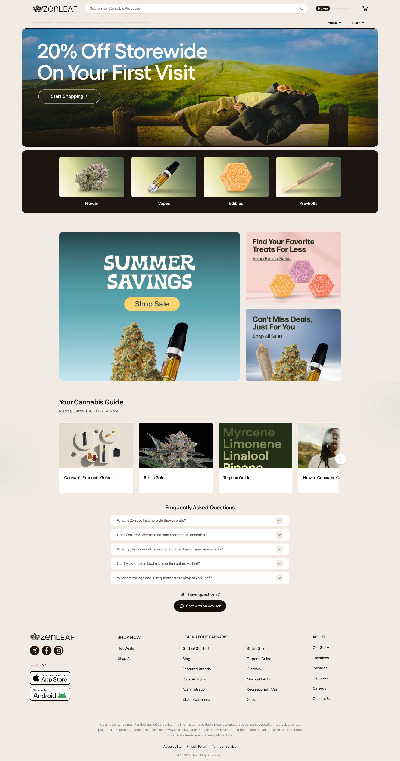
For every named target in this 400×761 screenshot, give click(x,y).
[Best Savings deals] (293, 345)
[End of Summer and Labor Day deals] (149, 306)
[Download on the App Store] (64, 678)
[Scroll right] (340, 458)
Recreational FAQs (262, 689)
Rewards (320, 668)
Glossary (254, 669)
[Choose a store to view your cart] (365, 8)
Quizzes (253, 699)
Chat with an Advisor (203, 606)
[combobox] (194, 8)
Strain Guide (257, 648)
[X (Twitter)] (35, 650)
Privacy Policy (196, 746)
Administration (195, 689)
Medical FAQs (258, 679)
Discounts (321, 678)
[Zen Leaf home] (55, 8)
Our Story (321, 647)
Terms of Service (224, 746)
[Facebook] (47, 650)
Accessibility (172, 746)
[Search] (302, 8)
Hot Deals (126, 648)
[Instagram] (59, 650)
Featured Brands (197, 669)
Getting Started (196, 648)
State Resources (196, 699)
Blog (186, 658)
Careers (319, 688)
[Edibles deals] (293, 267)
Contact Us (322, 698)
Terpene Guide (259, 658)
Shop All (124, 658)
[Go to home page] (64, 636)
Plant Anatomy (195, 679)
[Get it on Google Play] (64, 693)
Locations (321, 657)
